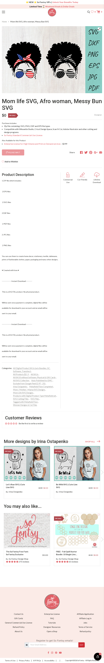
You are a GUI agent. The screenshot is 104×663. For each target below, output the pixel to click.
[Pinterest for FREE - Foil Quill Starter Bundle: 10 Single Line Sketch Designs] (79, 542)
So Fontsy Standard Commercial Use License (23, 135)
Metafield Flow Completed (41, 386)
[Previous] (7, 59)
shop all (90, 441)
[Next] (97, 59)
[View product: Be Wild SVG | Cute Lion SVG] (77, 463)
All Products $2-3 (21, 374)
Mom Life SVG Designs (23, 392)
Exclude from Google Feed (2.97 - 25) (29, 383)
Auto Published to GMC (41, 380)
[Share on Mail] (100, 152)
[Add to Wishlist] (49, 447)
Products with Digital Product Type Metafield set (34, 395)
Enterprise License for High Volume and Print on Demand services (32, 144)
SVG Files (35, 399)
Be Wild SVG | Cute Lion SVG (66, 486)
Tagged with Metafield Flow (25, 402)
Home (4, 21)
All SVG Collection (21, 380)
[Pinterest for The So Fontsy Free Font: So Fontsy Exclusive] (29, 542)
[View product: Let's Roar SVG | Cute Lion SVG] (27, 463)
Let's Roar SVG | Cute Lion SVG (15, 486)
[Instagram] (52, 652)
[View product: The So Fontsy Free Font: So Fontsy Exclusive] (27, 530)
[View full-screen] (99, 29)
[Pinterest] (56, 652)
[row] (52, 472)
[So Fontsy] (52, 12)
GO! (81, 645)
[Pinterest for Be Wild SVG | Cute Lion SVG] (79, 475)
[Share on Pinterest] (90, 152)
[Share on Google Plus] (96, 152)
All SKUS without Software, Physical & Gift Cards (34, 377)
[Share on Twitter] (86, 152)
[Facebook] (48, 652)
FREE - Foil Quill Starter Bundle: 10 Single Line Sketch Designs (66, 553)
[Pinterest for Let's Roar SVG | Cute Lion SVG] (29, 475)
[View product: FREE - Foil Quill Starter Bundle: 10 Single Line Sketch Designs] (77, 530)
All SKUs (34, 374)
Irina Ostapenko (20, 386)
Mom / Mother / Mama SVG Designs (29, 389)
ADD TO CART (40, 476)
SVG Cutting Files (20, 399)
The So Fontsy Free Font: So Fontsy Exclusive (17, 553)
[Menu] (14, 11)
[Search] (88, 11)
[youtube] (60, 652)
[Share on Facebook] (81, 152)
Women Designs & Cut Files (25, 405)
